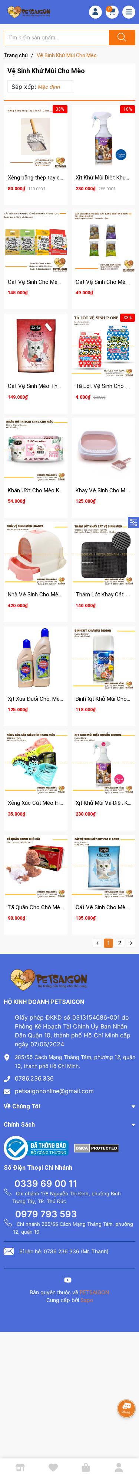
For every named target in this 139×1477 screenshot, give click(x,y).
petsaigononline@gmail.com (54, 1091)
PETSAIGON (94, 1292)
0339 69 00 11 (45, 1183)
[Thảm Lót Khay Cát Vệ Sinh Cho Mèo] (103, 554)
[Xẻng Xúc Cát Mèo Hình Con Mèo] (35, 762)
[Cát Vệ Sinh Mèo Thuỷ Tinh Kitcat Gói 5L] (35, 345)
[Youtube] (68, 1281)
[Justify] (121, 37)
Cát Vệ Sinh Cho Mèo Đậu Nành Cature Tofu (63, 282)
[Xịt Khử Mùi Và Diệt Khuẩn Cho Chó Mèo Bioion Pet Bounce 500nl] (103, 762)
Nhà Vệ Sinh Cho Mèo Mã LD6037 (49, 594)
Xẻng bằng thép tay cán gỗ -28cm (49, 177)
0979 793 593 (46, 1214)
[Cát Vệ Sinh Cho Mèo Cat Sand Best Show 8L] (103, 241)
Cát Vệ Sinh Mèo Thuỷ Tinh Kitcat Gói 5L (58, 386)
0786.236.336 (34, 1078)
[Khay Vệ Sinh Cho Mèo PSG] (103, 450)
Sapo (86, 1300)
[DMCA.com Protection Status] (96, 1147)
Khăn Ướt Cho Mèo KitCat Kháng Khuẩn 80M (62, 490)
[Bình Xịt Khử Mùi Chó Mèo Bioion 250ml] (103, 658)
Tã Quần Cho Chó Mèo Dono (43, 907)
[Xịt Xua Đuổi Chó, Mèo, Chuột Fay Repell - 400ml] (35, 658)
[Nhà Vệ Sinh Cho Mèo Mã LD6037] (35, 554)
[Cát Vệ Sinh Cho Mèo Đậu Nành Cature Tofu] (35, 241)
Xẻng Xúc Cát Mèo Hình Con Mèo (48, 803)
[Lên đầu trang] (127, 1445)
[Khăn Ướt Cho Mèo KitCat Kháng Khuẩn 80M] (35, 450)
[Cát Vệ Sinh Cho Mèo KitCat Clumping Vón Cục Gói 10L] (103, 866)
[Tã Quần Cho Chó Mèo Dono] (35, 866)
